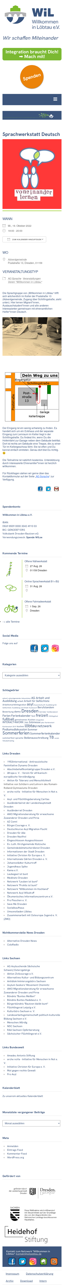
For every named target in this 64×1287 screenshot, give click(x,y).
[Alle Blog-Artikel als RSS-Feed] (55, 1264)
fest (33, 715)
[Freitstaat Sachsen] (32, 1222)
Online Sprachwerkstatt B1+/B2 (42, 581)
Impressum (12, 1273)
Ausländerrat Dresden (19, 810)
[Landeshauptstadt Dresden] (32, 1200)
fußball (8, 719)
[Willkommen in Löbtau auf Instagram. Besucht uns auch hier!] (57, 651)
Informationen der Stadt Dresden (25, 851)
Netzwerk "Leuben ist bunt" (22, 881)
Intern (43, 1281)
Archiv (10, 1281)
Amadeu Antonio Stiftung (21, 1055)
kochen (20, 726)
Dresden (30, 711)
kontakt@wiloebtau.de (28, 1253)
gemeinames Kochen (25, 719)
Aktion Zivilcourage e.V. (20, 973)
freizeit (42, 715)
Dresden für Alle (16, 832)
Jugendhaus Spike (17, 866)
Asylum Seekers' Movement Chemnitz (28, 985)
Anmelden (12, 1146)
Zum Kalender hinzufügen (26, 239)
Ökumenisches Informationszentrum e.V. (30, 896)
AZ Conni (12, 821)
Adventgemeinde (17, 259)
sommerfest (8, 737)
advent (5, 698)
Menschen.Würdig (17, 1022)
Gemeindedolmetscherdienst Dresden (28, 847)
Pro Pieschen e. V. (17, 900)
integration (40, 720)
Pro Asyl (11, 1074)
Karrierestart (49, 722)
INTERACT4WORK (13, 722)
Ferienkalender (21, 716)
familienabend (52, 712)
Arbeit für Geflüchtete (36, 701)
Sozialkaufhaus (15, 907)
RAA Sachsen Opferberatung (23, 1030)
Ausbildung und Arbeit (20, 708)
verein (56, 738)
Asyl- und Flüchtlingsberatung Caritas (28, 799)
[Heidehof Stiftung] (26, 1242)
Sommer (32, 729)
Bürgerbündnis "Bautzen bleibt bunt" (27, 1003)
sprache (19, 737)
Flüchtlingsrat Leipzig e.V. (21, 1007)
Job (26, 722)
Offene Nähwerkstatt (36, 561)
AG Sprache (14, 278)
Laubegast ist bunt (17, 874)
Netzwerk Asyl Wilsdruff (20, 892)
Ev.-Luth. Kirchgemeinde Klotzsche (26, 844)
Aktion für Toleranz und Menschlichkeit (29, 780)
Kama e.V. (12, 870)
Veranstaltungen (32, 278)
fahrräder (42, 712)
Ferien (6, 716)
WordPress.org (15, 1157)
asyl (30, 704)
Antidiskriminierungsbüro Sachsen (26, 981)
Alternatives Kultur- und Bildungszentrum (30, 977)
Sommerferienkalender (45, 733)
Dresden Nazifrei (16, 836)
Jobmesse (35, 722)
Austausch (33, 708)
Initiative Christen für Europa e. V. (26, 855)
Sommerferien (16, 733)
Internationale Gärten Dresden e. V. (27, 859)
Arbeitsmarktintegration (14, 704)
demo (17, 711)
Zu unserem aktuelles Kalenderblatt (22, 1096)
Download (26, 1281)
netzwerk (44, 726)
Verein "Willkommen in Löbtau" (25, 282)
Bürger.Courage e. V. (18, 825)
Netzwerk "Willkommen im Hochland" (28, 889)
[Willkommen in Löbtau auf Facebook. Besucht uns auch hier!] (35, 651)
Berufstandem (46, 707)
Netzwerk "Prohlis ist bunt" (22, 885)
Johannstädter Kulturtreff (22, 862)
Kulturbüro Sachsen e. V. (21, 1011)
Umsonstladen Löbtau (19, 911)
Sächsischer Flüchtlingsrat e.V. (24, 1033)
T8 (51, 737)
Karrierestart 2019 (9, 726)
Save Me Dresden (17, 904)
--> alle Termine (11, 621)
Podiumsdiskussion (14, 729)
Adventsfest (26, 698)
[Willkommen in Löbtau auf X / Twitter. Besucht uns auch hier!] (24, 1264)
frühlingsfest (53, 716)
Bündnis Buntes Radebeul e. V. (24, 1000)
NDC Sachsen (14, 1026)
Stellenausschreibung (36, 737)
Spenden (31, 76)
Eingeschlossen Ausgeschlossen (25, 840)
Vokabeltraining (8, 741)
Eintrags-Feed (15, 1150)
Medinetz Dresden (17, 877)
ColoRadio (13, 944)
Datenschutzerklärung (39, 1273)
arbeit (20, 701)
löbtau (31, 725)
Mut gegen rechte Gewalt (21, 1070)
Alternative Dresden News (22, 940)
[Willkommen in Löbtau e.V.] (32, 30)
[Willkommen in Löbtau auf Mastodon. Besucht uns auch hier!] (45, 1264)
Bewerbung (8, 711)
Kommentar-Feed (17, 1153)
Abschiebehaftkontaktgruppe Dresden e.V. (31, 769)
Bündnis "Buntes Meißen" (21, 996)
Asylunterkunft (39, 705)
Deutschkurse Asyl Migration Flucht (27, 829)
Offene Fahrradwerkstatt (38, 601)
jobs (42, 722)
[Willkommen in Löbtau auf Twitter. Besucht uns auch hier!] (46, 651)
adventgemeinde (14, 698)
